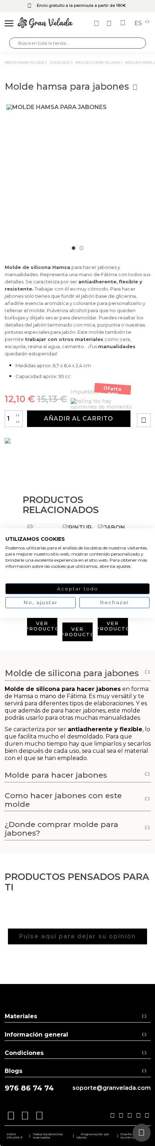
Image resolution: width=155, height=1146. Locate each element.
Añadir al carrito (78, 418)
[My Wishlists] (97, 23)
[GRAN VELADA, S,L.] (45, 23)
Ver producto (42, 626)
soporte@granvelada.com (111, 1088)
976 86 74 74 (29, 1088)
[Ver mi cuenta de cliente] (110, 23)
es (138, 23)
